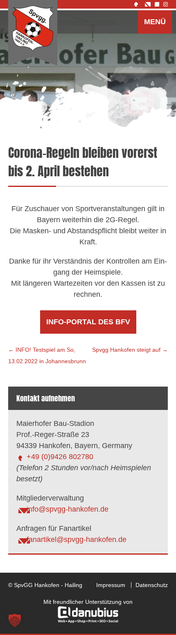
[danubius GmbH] (88, 621)
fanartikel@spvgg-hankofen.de (76, 539)
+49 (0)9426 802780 (60, 457)
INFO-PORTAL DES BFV (88, 322)
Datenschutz (151, 585)
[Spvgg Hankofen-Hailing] (32, 33)
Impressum (110, 585)
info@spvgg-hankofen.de (67, 509)
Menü (155, 22)
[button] (14, 620)
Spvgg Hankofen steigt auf (130, 349)
